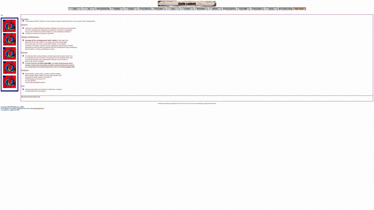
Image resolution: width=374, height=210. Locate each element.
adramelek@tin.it (39, 108)
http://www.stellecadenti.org (30, 97)
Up (2, 15)
